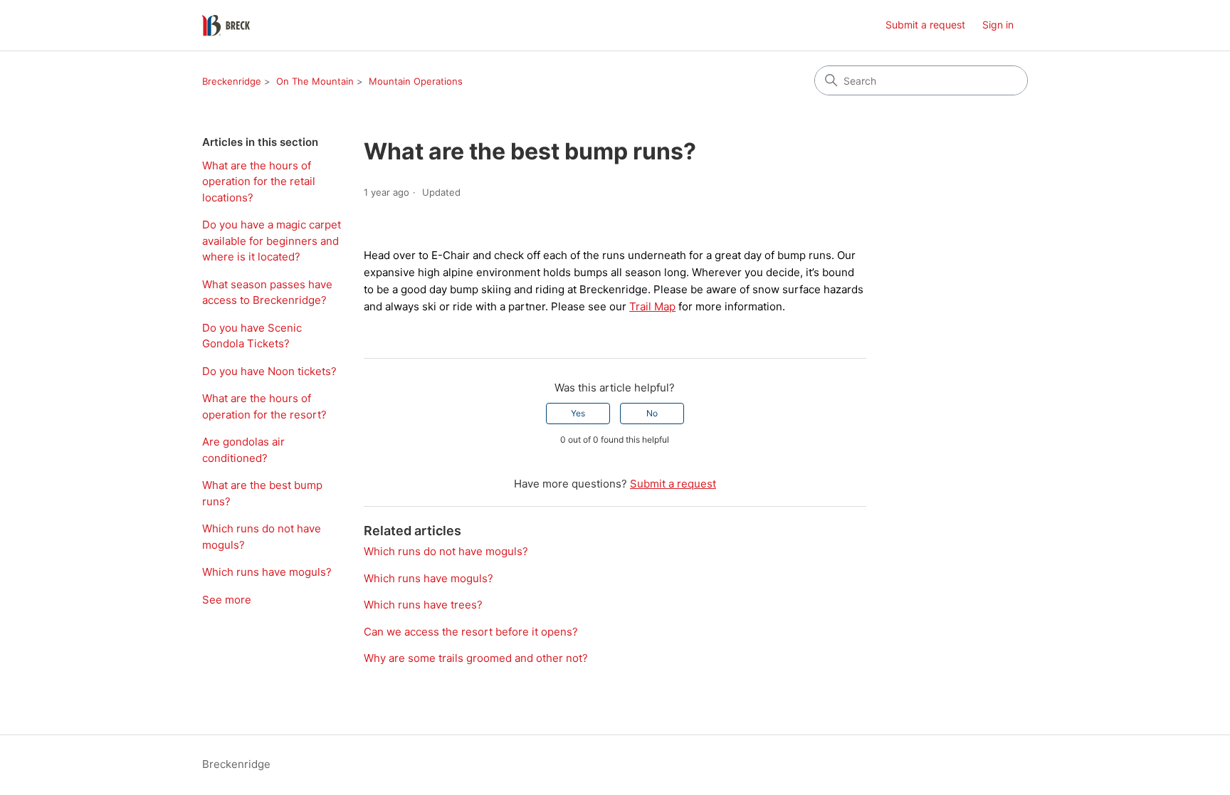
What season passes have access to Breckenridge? (267, 292)
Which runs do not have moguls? (261, 537)
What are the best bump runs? (262, 493)
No (652, 413)
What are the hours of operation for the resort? (264, 406)
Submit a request (925, 25)
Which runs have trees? (423, 604)
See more (226, 599)
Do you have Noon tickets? (269, 371)
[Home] (226, 25)
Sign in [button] (998, 25)
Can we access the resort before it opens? (471, 631)
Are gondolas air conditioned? (243, 450)
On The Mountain (315, 81)
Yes (578, 413)
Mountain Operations (416, 81)
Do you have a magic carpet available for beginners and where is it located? (271, 240)
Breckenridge (231, 81)
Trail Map (652, 306)
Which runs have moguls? (267, 572)
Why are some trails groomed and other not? (476, 658)
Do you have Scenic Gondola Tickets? (252, 336)
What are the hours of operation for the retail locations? (258, 181)
